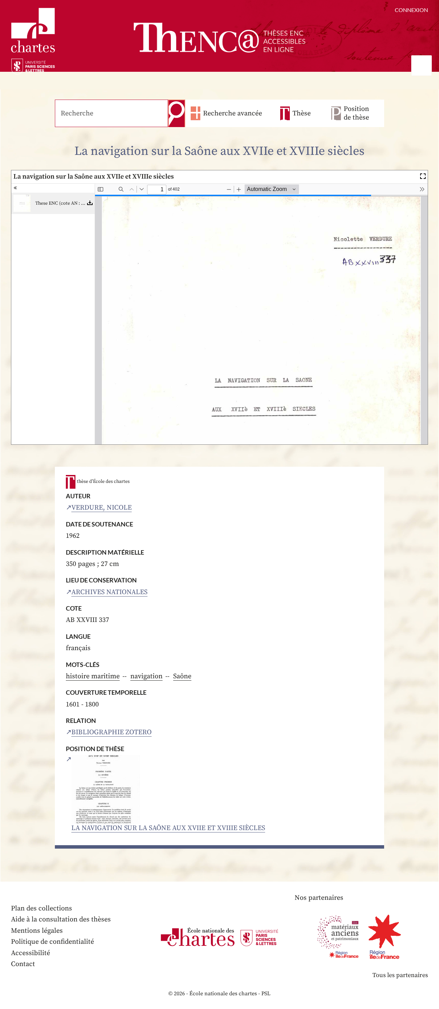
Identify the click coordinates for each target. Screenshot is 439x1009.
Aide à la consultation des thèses (61, 919)
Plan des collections (41, 908)
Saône (182, 676)
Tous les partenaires (400, 975)
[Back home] (219, 38)
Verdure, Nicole (101, 507)
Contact (23, 964)
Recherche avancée (232, 113)
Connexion (411, 10)
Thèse (302, 113)
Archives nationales (109, 592)
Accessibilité (30, 953)
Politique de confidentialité (52, 942)
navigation (146, 676)
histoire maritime (93, 676)
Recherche (176, 113)
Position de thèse (356, 113)
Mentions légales (37, 931)
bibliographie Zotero (111, 732)
